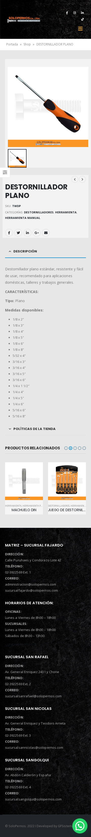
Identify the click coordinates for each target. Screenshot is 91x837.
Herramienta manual (22, 218)
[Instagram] (74, 12)
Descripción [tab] (25, 251)
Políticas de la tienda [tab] (34, 428)
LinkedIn (28, 233)
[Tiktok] (82, 19)
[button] (66, 448)
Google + (37, 233)
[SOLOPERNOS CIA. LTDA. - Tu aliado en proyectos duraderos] (23, 19)
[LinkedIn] (82, 12)
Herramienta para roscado (39, 505)
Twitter (18, 233)
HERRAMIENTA (66, 212)
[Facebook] (66, 12)
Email (46, 233)
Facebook (9, 233)
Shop (27, 44)
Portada (12, 44)
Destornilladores (39, 212)
